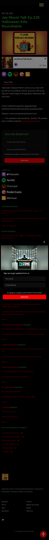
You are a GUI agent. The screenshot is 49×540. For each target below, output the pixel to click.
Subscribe (24, 297)
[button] (44, 242)
